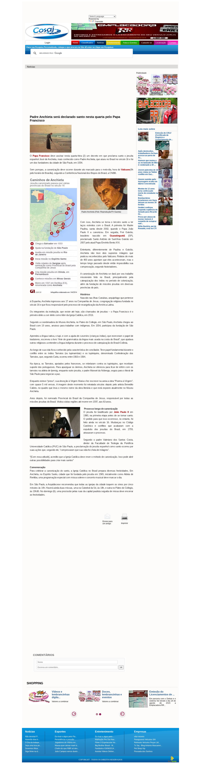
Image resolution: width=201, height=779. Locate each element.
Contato (172, 43)
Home (75, 43)
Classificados (87, 43)
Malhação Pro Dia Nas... (105, 739)
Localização (160, 43)
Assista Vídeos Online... (105, 751)
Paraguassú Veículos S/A (145, 739)
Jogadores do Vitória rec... (66, 742)
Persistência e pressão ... (65, 739)
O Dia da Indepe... (33, 742)
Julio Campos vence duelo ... (67, 751)
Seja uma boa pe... (33, 745)
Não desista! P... (32, 736)
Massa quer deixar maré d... (67, 745)
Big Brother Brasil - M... (104, 745)
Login (47, 42)
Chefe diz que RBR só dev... (67, 748)
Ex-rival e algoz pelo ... (104, 736)
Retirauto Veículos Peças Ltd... (147, 742)
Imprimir (124, 523)
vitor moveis (139, 736)
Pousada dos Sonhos (143, 751)
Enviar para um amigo (107, 522)
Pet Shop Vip (139, 748)
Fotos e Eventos (130, 43)
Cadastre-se (146, 43)
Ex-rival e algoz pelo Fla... (66, 736)
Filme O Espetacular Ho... (106, 742)
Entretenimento (113, 43)
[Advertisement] (102, 9)
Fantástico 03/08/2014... (105, 748)
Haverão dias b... (32, 739)
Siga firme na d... (32, 751)
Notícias (100, 43)
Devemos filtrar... (32, 748)
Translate (99, 22)
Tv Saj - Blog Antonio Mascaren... (148, 745)
